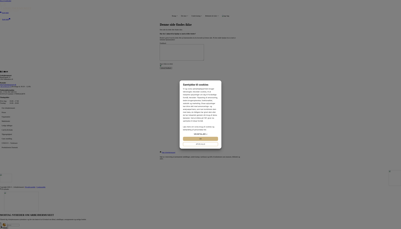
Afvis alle (200, 144)
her (205, 130)
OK (200, 139)
